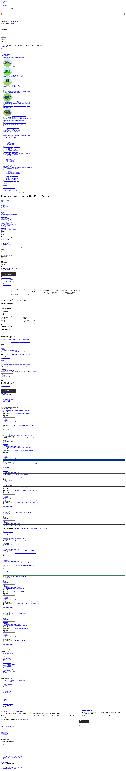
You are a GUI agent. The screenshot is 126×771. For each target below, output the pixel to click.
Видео (2, 228)
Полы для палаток (10, 144)
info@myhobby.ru (35, 371)
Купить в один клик (15, 757)
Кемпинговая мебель (16, 85)
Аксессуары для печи (10, 155)
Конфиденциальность (8, 687)
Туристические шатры (19, 57)
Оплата (4, 6)
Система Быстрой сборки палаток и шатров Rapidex (14, 680)
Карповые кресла (10, 148)
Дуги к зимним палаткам (11, 174)
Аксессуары (3, 222)
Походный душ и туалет (11, 165)
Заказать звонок (11, 23)
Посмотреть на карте (31, 719)
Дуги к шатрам (9, 171)
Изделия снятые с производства (26, 118)
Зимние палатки (15, 87)
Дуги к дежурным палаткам (12, 176)
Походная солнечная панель (12, 168)
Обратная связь (4, 732)
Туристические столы (10, 129)
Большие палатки (16, 90)
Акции (4, 11)
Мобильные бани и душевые (23, 106)
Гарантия (5, 7)
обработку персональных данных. (15, 36)
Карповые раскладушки (11, 149)
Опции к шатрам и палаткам (23, 91)
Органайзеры (9, 142)
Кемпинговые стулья (10, 126)
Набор (2, 217)
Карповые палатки (17, 86)
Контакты (5, 4)
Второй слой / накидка (11, 139)
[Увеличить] (10, 229)
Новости (5, 685)
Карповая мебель (16, 92)
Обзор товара (4, 215)
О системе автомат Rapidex (9, 281)
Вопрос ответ (6, 688)
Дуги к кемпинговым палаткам (13, 172)
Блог (4, 686)
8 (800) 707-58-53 (4, 733)
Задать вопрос (6, 690)
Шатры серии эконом (19, 88)
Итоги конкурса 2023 (8, 8)
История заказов (6, 692)
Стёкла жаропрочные (10, 161)
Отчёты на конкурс (7, 9)
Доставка (5, 5)
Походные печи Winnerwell (12, 158)
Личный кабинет (7, 691)
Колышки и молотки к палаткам (13, 141)
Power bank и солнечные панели (19, 116)
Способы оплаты (7, 283)
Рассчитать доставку (6, 276)
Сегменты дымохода (10, 160)
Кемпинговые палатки (17, 66)
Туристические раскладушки (12, 128)
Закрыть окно (4, 46)
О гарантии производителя (9, 282)
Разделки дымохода (10, 159)
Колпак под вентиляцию (11, 137)
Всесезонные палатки (19, 76)
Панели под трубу (10, 143)
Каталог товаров (6, 54)
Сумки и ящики (9, 162)
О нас (4, 2)
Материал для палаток (11, 179)
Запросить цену (12, 768)
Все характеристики (5, 244)
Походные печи (15, 104)
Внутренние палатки (10, 138)
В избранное (3, 350)
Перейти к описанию (5, 239)
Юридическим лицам (8, 684)
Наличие (3, 225)
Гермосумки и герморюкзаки (23, 103)
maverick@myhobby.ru (87, 710)
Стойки (7, 177)
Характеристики (4, 220)
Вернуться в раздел (5, 214)
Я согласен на (13, 36)
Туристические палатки (17, 75)
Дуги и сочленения (17, 117)
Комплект (3, 218)
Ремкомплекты (9, 136)
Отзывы (5, 1)
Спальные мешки (16, 101)
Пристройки (8, 145)
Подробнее (3, 348)
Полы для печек (9, 156)
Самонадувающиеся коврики (23, 102)
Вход (4, 16)
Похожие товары (4, 224)
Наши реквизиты (7, 285)
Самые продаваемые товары (7, 408)
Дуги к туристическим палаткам (13, 173)
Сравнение (3, 349)
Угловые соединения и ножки (12, 178)
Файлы (2, 226)
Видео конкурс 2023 (7, 681)
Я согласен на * (13, 756)
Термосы (10, 107)
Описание (3, 219)
